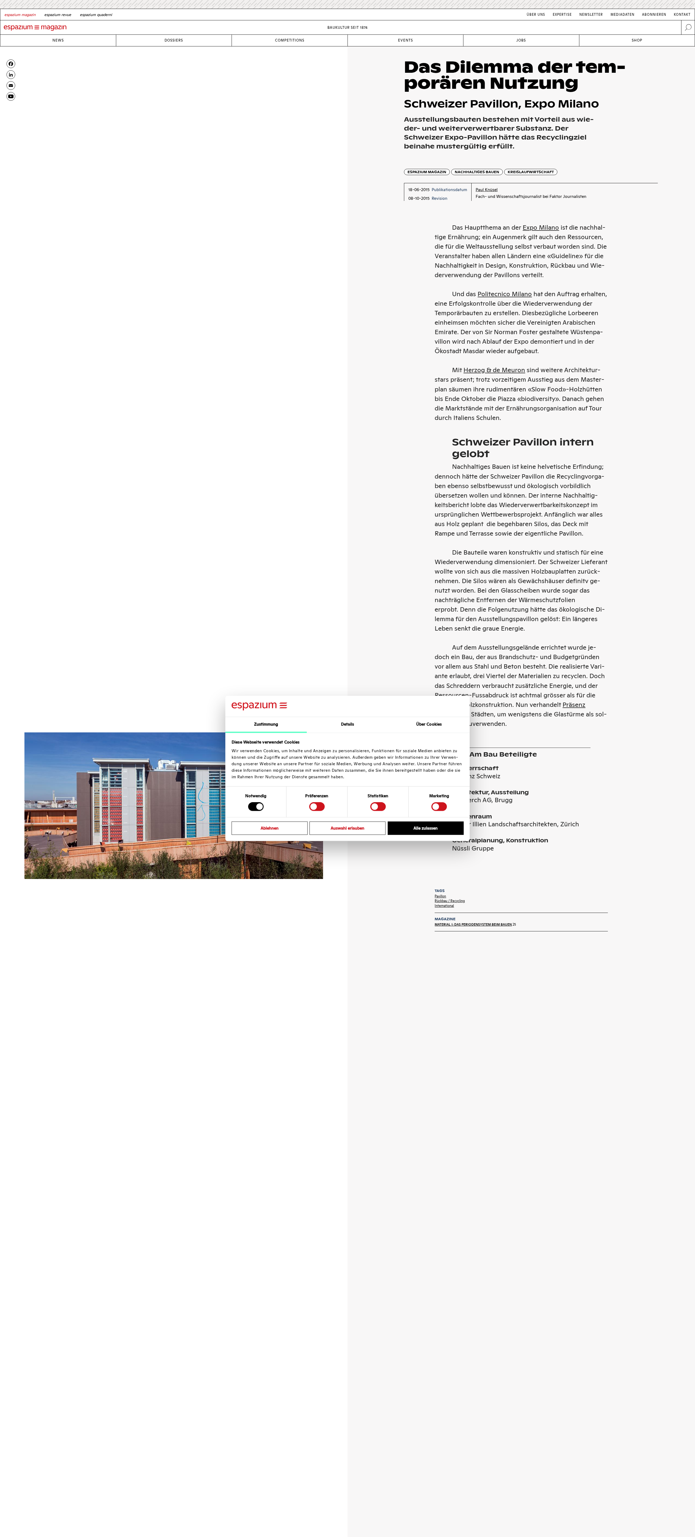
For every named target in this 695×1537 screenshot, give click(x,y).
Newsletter (591, 14)
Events (405, 40)
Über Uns (536, 14)
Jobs (521, 40)
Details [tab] (347, 724)
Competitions (289, 40)
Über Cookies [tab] (429, 724)
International (444, 905)
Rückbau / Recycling (450, 901)
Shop (637, 40)
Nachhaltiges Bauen (477, 172)
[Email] (10, 85)
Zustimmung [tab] (266, 724)
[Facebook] (10, 63)
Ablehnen (270, 828)
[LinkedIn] (10, 74)
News (58, 40)
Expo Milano (541, 227)
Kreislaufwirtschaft (531, 172)
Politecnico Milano (505, 293)
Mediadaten (622, 14)
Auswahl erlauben (347, 828)
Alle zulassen (425, 828)
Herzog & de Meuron (494, 369)
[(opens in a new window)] (10, 96)
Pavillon (440, 896)
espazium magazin (426, 172)
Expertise (562, 14)
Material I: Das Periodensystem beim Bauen (473, 924)
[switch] (317, 806)
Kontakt (682, 14)
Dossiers (174, 40)
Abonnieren (654, 14)
